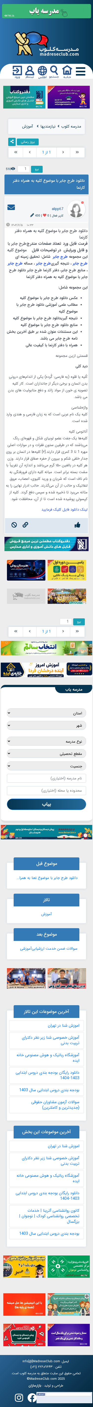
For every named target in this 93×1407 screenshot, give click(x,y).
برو (37, 169)
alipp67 (57, 209)
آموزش (46, 914)
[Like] (77, 526)
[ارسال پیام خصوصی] (11, 209)
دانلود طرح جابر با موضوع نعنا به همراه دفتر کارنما (47, 878)
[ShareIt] (12, 142)
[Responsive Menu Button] (79, 72)
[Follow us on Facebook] (32, 1399)
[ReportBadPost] (14, 526)
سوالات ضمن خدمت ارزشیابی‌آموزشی (48, 948)
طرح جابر (60, 257)
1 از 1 (46, 153)
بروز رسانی (28, 142)
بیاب (46, 804)
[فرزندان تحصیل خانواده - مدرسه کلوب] (46, 43)
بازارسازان (35, 1385)
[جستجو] (54, 72)
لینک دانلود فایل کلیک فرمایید (64, 510)
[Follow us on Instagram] (19, 1399)
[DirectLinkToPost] (25, 526)
